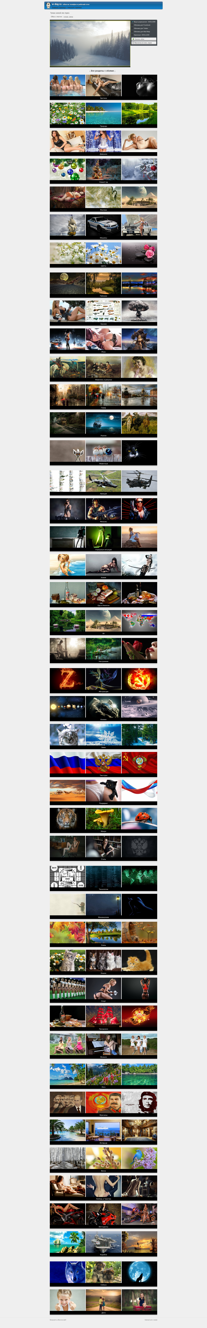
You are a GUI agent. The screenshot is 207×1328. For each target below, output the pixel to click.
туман (66, 17)
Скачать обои (139, 39)
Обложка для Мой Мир (142, 31)
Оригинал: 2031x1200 (141, 35)
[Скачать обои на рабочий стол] (90, 67)
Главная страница (59, 8)
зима (71, 17)
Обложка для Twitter (141, 28)
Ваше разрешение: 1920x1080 (144, 22)
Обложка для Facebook (142, 25)
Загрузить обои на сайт (58, 1320)
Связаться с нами (151, 1320)
